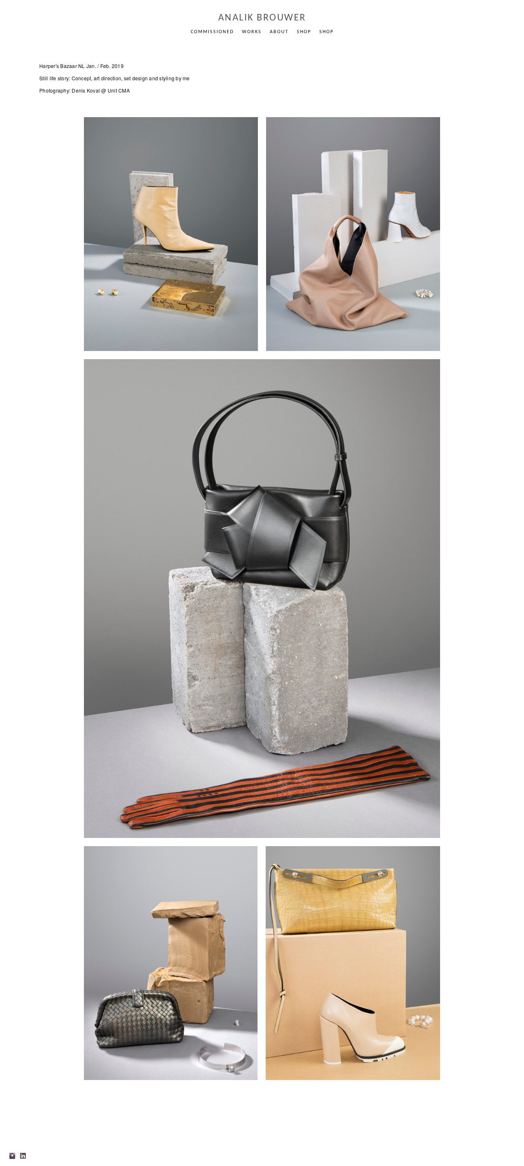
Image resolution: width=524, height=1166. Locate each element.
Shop (304, 31)
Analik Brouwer (262, 18)
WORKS (252, 31)
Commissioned (212, 31)
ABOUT (279, 31)
